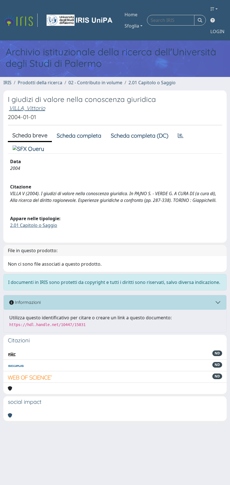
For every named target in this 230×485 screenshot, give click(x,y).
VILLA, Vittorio (27, 107)
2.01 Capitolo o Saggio (152, 82)
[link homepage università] (80, 20)
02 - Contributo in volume (95, 82)
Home (131, 15)
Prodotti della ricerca (40, 82)
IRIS (7, 82)
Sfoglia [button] (132, 26)
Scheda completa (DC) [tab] (139, 135)
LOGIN (217, 31)
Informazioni (27, 302)
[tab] (180, 136)
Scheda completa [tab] (79, 135)
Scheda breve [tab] (29, 135)
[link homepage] (20, 20)
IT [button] (212, 9)
